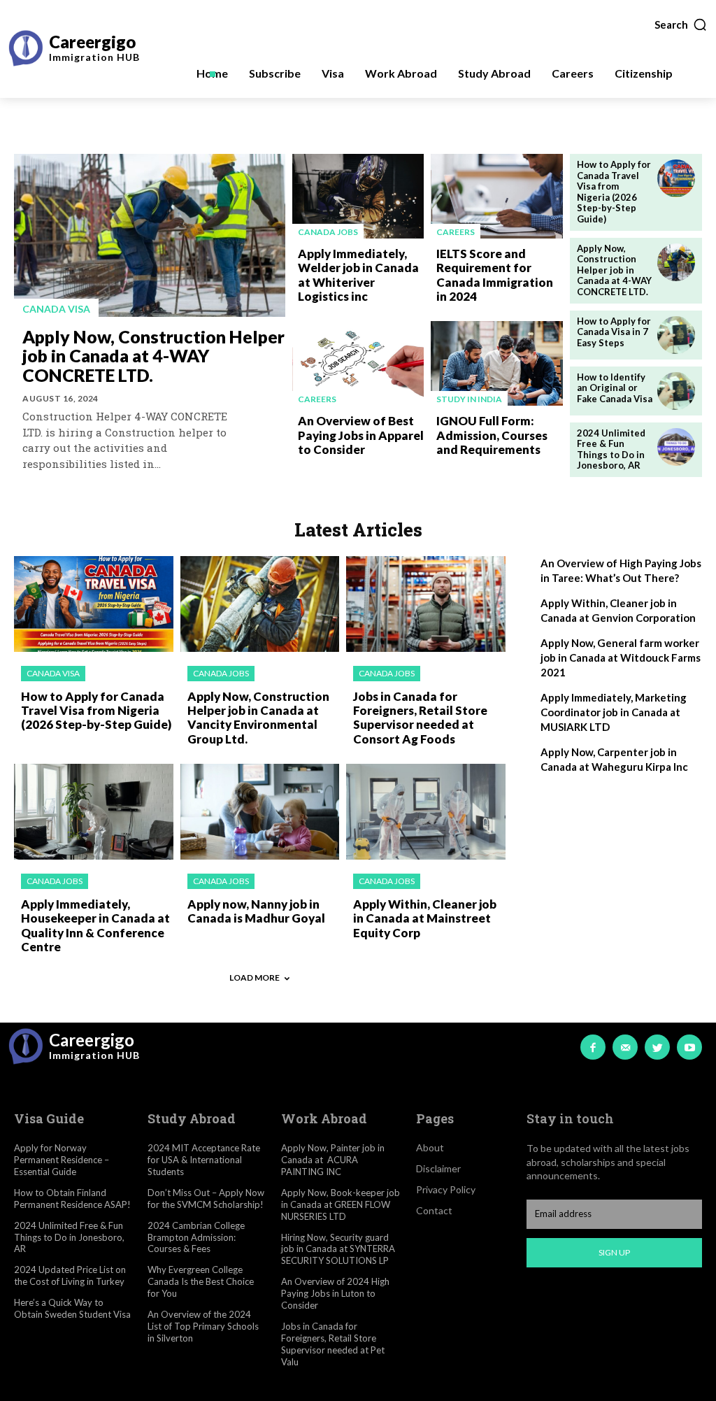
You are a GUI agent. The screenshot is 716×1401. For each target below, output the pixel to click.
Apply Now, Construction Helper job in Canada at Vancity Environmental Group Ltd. (258, 717)
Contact (434, 1210)
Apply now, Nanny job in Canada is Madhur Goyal (256, 911)
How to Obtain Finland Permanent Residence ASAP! (72, 1198)
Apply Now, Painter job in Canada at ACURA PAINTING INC (333, 1159)
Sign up (614, 1252)
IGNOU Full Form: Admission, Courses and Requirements (491, 435)
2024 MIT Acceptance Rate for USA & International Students (204, 1159)
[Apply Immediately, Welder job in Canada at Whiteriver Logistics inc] (358, 196)
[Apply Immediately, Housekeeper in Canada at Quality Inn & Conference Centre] (93, 812)
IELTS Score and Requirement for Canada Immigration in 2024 (494, 275)
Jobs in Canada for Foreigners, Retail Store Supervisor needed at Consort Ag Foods (420, 717)
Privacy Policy (445, 1189)
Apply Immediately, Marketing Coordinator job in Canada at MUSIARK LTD (613, 712)
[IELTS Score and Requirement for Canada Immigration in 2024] (497, 196)
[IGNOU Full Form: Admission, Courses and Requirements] (497, 363)
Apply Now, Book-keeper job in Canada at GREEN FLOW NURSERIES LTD (340, 1204)
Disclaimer (438, 1168)
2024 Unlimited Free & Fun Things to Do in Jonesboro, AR (611, 449)
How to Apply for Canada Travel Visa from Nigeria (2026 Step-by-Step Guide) (614, 192)
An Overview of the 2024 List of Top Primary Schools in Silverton (203, 1326)
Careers (455, 232)
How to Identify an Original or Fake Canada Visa (614, 387)
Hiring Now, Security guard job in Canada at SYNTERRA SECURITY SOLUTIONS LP (338, 1249)
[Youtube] (689, 1047)
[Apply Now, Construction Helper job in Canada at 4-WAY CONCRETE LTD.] (149, 235)
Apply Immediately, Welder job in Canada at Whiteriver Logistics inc (358, 275)
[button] (681, 24)
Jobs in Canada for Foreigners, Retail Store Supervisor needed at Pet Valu (333, 1344)
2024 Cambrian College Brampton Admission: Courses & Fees (196, 1237)
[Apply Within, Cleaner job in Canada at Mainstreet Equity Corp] (426, 812)
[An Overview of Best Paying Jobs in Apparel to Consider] (358, 363)
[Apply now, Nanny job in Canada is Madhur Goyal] (260, 812)
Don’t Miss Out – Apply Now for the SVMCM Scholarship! (206, 1198)
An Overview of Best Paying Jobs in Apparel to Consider (361, 435)
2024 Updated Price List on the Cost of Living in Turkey (70, 1275)
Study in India (469, 399)
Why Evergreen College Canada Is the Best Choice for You (201, 1281)
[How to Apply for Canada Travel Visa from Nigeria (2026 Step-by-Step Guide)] (676, 178)
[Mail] (625, 1047)
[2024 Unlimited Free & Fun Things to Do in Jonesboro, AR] (676, 447)
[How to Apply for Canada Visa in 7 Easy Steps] (676, 335)
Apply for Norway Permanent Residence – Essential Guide (61, 1159)
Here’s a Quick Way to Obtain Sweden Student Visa (72, 1308)
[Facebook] (593, 1047)
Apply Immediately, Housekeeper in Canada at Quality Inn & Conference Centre (95, 925)
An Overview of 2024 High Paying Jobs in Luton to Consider (335, 1293)
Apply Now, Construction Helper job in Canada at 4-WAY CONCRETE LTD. (153, 355)
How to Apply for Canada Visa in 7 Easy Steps (614, 331)
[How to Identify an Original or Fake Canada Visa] (676, 391)
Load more (254, 977)
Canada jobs (328, 232)
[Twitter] (657, 1047)
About (430, 1147)
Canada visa (56, 309)
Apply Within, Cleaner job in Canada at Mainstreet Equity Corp (424, 918)
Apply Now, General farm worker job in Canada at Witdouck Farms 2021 (620, 657)
